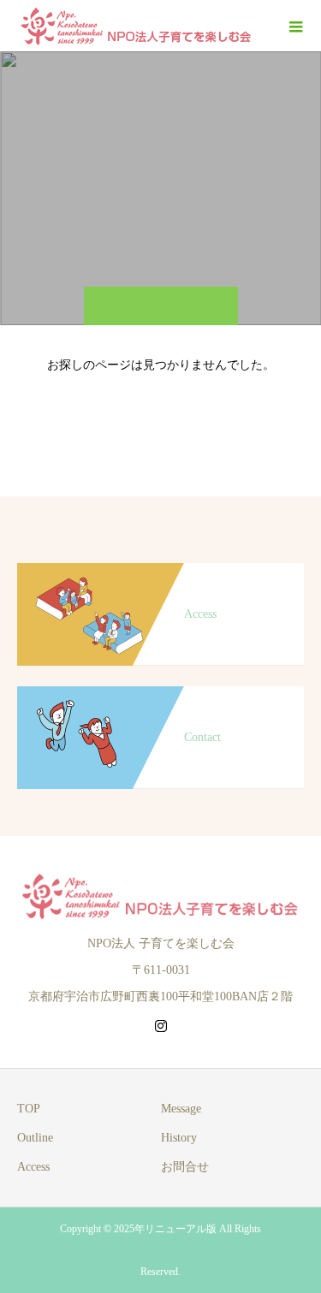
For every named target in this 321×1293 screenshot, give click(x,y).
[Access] (160, 571)
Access (33, 1166)
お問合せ (185, 1166)
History (179, 1137)
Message (181, 1108)
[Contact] (160, 694)
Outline (35, 1137)
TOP (28, 1108)
